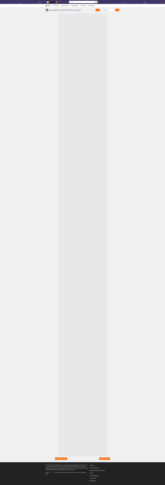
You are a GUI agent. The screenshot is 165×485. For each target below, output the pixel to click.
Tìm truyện (75, 5)
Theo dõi (83, 5)
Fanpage (92, 5)
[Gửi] (96, 2)
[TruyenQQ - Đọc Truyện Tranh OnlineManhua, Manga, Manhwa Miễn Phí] (56, 2)
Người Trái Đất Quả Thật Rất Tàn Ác (64, 10)
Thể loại (56, 5)
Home (48, 5)
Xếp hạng (65, 5)
